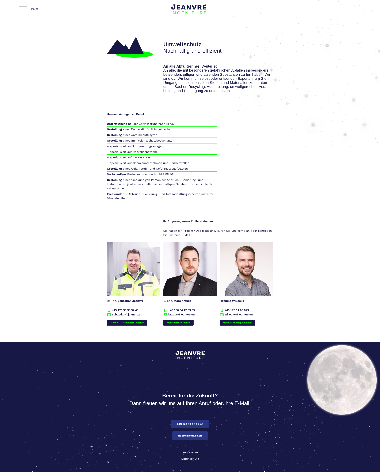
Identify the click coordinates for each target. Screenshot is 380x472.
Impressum (190, 452)
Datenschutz (190, 458)
